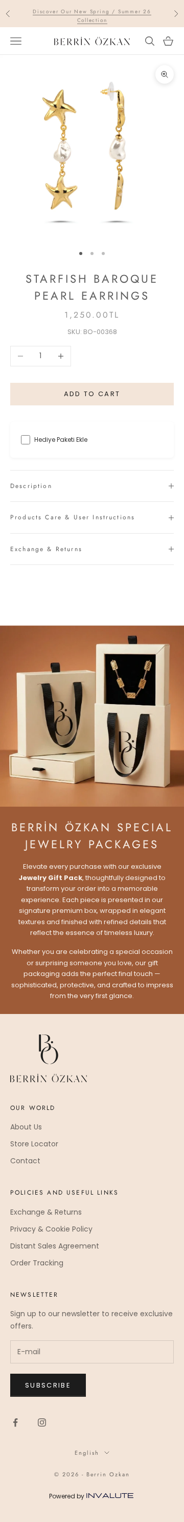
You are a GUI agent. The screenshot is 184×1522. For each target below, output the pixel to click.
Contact (25, 1161)
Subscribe (48, 1385)
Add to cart (92, 394)
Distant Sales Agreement (54, 1246)
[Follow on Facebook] (15, 1422)
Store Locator (34, 1144)
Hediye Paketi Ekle (60, 439)
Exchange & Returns (46, 1212)
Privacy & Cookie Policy (51, 1229)
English (87, 1453)
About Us (26, 1127)
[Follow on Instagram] (42, 1422)
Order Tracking (36, 1263)
